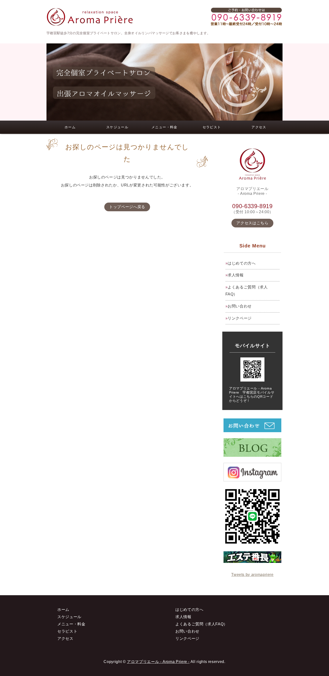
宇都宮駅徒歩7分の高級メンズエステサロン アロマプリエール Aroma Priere (89, 17)
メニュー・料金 (164, 127)
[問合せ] (252, 428)
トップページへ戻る (127, 207)
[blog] (252, 453)
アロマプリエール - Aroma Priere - (158, 662)
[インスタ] (252, 478)
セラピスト (212, 127)
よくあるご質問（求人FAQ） (246, 290)
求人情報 (236, 275)
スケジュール (117, 127)
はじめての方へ (242, 263)
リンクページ (240, 318)
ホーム (70, 127)
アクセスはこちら (252, 223)
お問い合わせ (240, 306)
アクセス (258, 127)
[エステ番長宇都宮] (252, 559)
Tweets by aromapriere (252, 575)
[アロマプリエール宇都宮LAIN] (252, 541)
